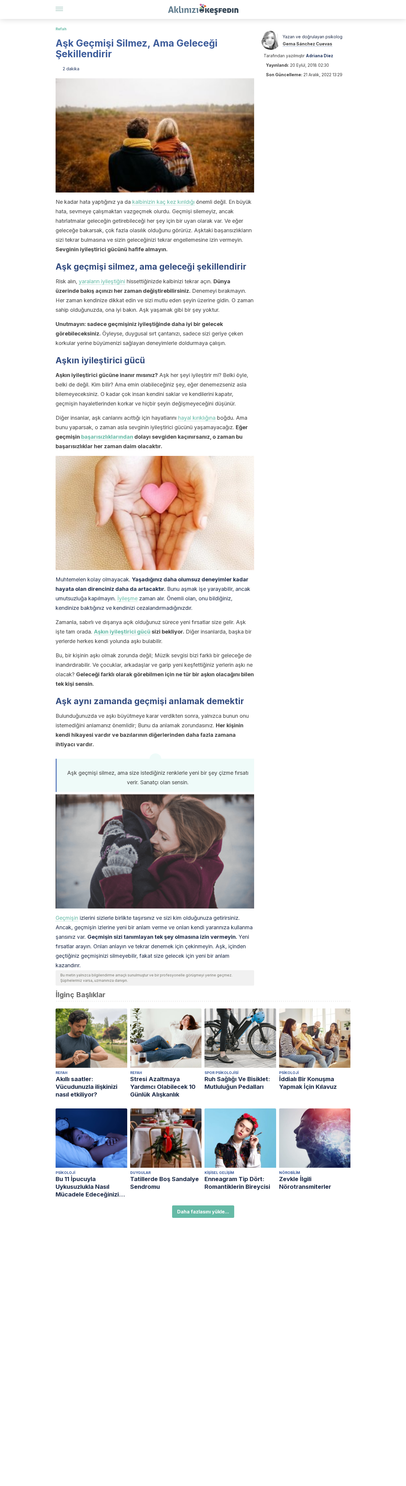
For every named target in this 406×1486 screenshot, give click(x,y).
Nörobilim (289, 1172)
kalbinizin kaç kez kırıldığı (163, 202)
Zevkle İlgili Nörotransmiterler (305, 1182)
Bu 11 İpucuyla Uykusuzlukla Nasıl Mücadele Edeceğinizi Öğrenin (87, 1186)
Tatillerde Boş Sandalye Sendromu (164, 1182)
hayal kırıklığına (196, 418)
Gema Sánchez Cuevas (307, 43)
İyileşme (127, 598)
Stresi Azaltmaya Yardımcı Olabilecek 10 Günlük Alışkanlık (163, 1086)
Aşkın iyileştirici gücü (122, 632)
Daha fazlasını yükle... (203, 1212)
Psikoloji (289, 1072)
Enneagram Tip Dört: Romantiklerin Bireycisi (237, 1182)
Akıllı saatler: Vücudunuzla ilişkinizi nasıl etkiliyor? (86, 1086)
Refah (61, 29)
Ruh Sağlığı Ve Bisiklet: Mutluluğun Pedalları (237, 1082)
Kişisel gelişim (219, 1172)
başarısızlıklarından (107, 437)
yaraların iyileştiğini (102, 281)
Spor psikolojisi (221, 1072)
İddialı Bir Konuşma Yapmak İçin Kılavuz (308, 1082)
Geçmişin (67, 918)
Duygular (140, 1172)
